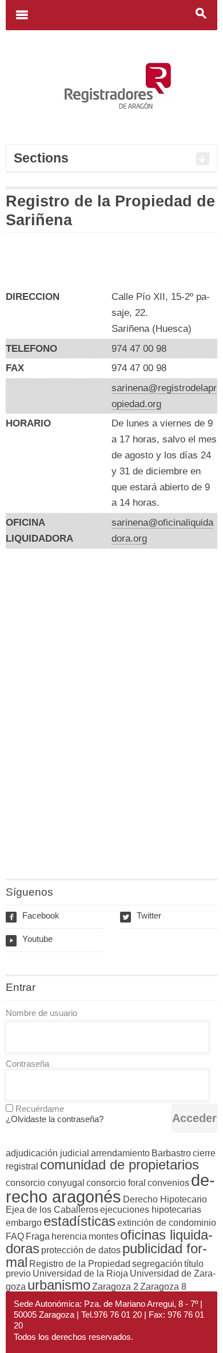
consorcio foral (116, 1183)
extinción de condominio (166, 1223)
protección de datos (81, 1250)
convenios (168, 1183)
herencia (69, 1236)
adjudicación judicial (47, 1153)
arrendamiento (120, 1153)
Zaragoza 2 (115, 1286)
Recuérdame (39, 1109)
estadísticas (79, 1221)
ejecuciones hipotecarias (150, 1209)
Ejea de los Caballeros (52, 1209)
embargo (24, 1223)
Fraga (38, 1236)
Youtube (31, 939)
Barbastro (171, 1153)
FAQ (15, 1236)
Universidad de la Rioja (80, 1273)
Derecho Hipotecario (165, 1199)
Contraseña (27, 1063)
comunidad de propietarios (119, 1164)
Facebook (33, 915)
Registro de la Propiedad (79, 1264)
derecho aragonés (110, 1188)
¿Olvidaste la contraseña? (54, 1119)
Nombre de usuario (41, 1013)
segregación (157, 1264)
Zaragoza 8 (163, 1286)
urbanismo (58, 1285)
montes (103, 1236)
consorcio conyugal (45, 1183)
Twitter (141, 915)
